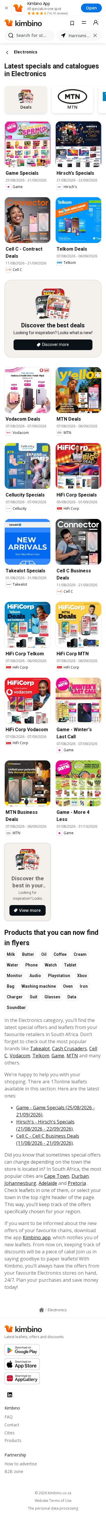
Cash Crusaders (69, 1048)
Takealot (40, 1048)
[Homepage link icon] (41, 1310)
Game (58, 1055)
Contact (11, 1425)
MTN (72, 1055)
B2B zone (13, 1471)
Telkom (40, 1055)
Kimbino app (37, 1237)
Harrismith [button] (79, 35)
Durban (80, 1176)
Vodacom (20, 1055)
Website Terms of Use (53, 1500)
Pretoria (77, 1183)
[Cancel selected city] (95, 35)
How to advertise (20, 1464)
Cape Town (56, 1176)
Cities (9, 1433)
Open (91, 8)
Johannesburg (20, 1183)
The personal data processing (53, 1508)
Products (12, 1440)
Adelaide (48, 1183)
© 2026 (53, 1492)
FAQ (8, 1417)
